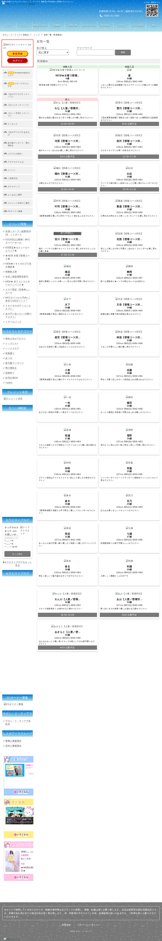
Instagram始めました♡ (19, 74)
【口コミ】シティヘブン (19, 105)
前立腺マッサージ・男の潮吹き (19, 144)
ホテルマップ (14, 186)
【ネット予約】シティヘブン (19, 114)
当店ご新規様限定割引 (16, 276)
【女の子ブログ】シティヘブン (19, 95)
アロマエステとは (16, 162)
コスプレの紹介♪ (15, 154)
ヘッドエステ (12, 348)
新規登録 (18, 53)
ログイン (18, 60)
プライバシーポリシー (88, 925)
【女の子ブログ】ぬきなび (19, 133)
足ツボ (8, 358)
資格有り (10, 373)
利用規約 (66, 925)
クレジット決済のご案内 (19, 203)
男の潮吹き (11, 368)
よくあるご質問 (15, 195)
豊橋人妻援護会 (13, 741)
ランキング (13, 124)
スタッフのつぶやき (18, 84)
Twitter (9, 382)
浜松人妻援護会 (13, 745)
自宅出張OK (11, 377)
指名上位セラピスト (15, 338)
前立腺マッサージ (14, 363)
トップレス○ (11, 343)
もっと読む (17, 554)
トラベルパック (13, 322)
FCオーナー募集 (15, 211)
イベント (12, 170)
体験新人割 (11, 271)
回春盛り (10, 353)
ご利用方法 (13, 178)
